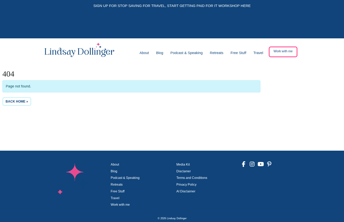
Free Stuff (238, 53)
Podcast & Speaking (186, 53)
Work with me (283, 51)
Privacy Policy (186, 184)
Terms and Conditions (191, 177)
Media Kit (183, 164)
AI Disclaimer (185, 191)
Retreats (216, 53)
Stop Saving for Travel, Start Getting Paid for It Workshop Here (184, 6)
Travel (258, 53)
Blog (159, 53)
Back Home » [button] (17, 101)
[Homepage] (79, 53)
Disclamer (183, 171)
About (144, 53)
